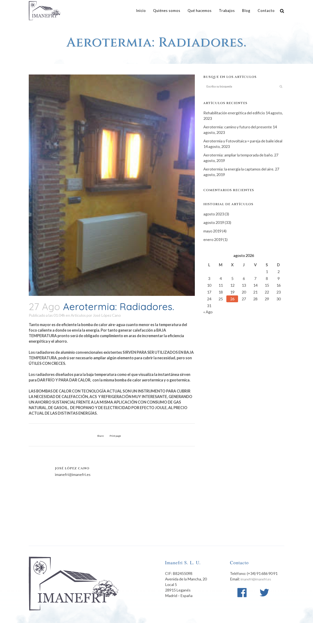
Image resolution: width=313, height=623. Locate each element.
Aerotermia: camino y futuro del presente (237, 127)
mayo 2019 (212, 231)
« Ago (207, 311)
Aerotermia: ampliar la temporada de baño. (238, 155)
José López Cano (107, 315)
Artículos (78, 315)
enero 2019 (213, 239)
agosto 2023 (213, 214)
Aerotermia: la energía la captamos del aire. (238, 169)
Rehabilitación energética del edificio (234, 112)
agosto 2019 (213, 222)
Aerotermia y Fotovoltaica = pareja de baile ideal (242, 141)
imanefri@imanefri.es (256, 579)
